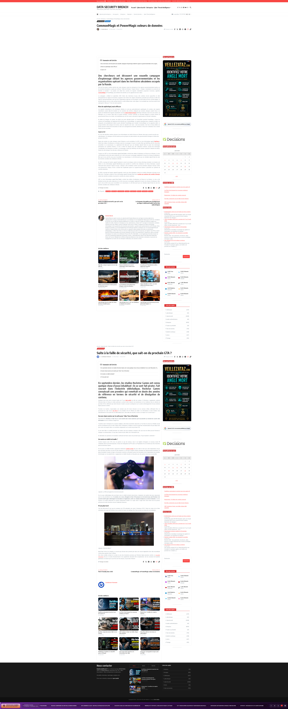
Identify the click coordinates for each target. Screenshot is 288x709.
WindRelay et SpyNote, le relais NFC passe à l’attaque (72, 705)
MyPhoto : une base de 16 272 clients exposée (165, 705)
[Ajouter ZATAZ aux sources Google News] (285, 706)
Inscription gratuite (144, 366)
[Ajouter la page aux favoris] (278, 706)
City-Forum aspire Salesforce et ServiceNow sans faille (105, 705)
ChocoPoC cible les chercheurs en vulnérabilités (41, 705)
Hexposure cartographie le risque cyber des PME (136, 705)
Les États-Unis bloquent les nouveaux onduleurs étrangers (229, 705)
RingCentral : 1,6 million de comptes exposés (260, 705)
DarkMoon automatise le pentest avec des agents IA (195, 705)
